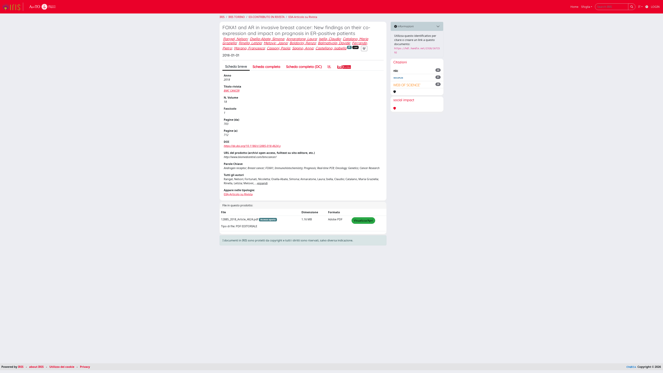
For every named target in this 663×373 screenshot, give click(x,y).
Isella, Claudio (329, 39)
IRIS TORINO (236, 17)
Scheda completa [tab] (266, 66)
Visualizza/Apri (363, 220)
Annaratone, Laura (301, 39)
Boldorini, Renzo (303, 43)
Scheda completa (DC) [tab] (304, 66)
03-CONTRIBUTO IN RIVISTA (267, 17)
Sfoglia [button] (585, 7)
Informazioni (405, 26)
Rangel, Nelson (235, 39)
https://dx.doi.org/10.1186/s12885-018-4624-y (252, 146)
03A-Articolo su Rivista (302, 17)
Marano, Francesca (249, 48)
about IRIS (36, 367)
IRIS (222, 17)
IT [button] (639, 7)
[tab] (329, 66)
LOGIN (655, 7)
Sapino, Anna (302, 48)
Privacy (85, 367)
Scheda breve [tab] (236, 66)
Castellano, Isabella (330, 48)
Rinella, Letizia (250, 43)
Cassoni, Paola (278, 48)
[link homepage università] (42, 7)
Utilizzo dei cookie (61, 367)
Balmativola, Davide (334, 43)
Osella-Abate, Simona (267, 39)
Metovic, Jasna (275, 43)
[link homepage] (12, 7)
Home (574, 7)
